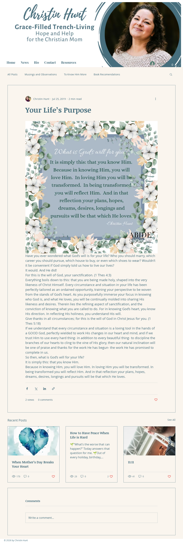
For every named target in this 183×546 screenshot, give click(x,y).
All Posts (13, 74)
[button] (172, 63)
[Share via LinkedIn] (44, 388)
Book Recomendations (107, 74)
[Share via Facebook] (27, 388)
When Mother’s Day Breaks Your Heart (33, 464)
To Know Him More (75, 74)
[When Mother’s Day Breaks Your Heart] (33, 440)
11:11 (131, 462)
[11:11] (149, 440)
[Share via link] (53, 388)
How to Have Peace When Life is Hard (89, 435)
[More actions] (155, 99)
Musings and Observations (41, 74)
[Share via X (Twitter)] (36, 388)
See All (171, 419)
